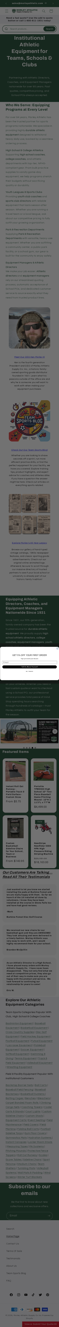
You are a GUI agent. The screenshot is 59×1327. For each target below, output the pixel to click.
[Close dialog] (57, 648)
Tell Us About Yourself (30, 666)
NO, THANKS (29, 671)
